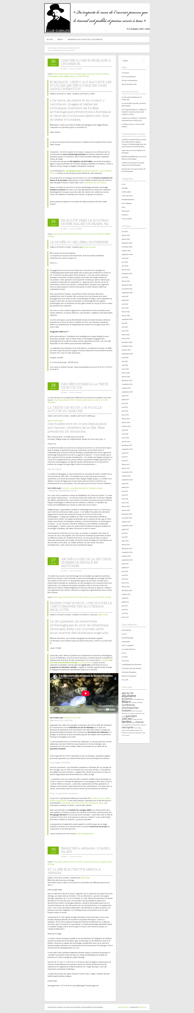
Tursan (143, 733)
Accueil (50, 39)
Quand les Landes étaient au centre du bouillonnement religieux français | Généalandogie (134, 141)
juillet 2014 (125, 568)
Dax (136, 707)
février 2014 (126, 587)
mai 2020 (125, 361)
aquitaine (129, 695)
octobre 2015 (126, 522)
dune (133, 711)
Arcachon (127, 698)
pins (141, 730)
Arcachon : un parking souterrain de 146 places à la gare (82, 488)
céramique (128, 707)
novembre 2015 (127, 518)
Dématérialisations (128, 199)
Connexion (125, 73)
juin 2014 (125, 571)
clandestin (140, 702)
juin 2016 (125, 491)
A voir (124, 184)
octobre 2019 (126, 388)
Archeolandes (126, 630)
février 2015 (126, 545)
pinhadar (136, 730)
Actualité (125, 188)
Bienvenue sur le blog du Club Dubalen (85, 39)
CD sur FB (125, 680)
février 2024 (126, 270)
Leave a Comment (76, 69)
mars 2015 (125, 541)
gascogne (131, 715)
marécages (125, 725)
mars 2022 (125, 308)
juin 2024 (125, 262)
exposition (138, 713)
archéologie (136, 699)
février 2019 (126, 419)
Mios (129, 725)
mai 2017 (125, 457)
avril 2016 (125, 499)
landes (127, 721)
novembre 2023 (127, 273)
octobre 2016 (126, 476)
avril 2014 (125, 579)
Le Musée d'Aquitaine (129, 672)
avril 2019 (125, 411)
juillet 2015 (125, 529)
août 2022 (125, 296)
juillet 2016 (125, 487)
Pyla (137, 733)
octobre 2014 (126, 556)
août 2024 (125, 258)
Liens (123, 207)
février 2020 (126, 373)
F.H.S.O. (124, 653)
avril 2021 (125, 327)
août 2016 (125, 484)
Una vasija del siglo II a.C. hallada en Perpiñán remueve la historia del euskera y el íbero (134, 111)
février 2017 (126, 464)
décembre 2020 (127, 342)
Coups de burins (127, 196)
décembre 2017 (127, 445)
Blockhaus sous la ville (72, 718)
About (60, 39)
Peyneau (124, 730)
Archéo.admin (126, 192)
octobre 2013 (126, 594)
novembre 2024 (127, 247)
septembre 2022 (127, 293)
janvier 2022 (126, 315)
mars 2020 (125, 369)
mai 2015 (125, 537)
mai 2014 (125, 575)
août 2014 (125, 564)
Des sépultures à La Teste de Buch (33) (84, 385)
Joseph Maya (85, 878)
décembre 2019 (127, 380)
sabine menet (103, 615)
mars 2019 (125, 415)
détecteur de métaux (128, 713)
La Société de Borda (128, 649)
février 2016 (126, 506)
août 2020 (125, 357)
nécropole (127, 727)
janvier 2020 (126, 377)
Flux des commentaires (129, 80)
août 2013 (125, 598)
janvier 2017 (126, 468)
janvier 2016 (126, 510)
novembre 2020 (127, 346)
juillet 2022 (125, 300)
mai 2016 (125, 495)
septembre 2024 (127, 254)
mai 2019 (125, 407)
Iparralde (139, 719)
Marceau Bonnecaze (55, 421)
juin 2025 (125, 231)
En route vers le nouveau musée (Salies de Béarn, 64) (85, 222)
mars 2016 (125, 503)
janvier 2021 (126, 338)
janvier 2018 (126, 442)
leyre (133, 722)
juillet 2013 (125, 602)
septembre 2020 (127, 354)
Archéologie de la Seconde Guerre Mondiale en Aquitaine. (86, 562)
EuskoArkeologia (127, 638)
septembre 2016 (127, 480)
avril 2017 (125, 461)
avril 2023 (125, 277)
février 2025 (126, 235)
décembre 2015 (127, 514)
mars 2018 (125, 438)
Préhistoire (125, 733)
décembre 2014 (127, 548)
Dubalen (126, 710)
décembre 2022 (127, 285)
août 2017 (125, 453)
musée (133, 725)
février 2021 (126, 335)
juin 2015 (125, 533)
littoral (139, 722)
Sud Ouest (125, 661)
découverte (138, 711)
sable (139, 733)
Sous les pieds (127, 219)
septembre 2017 (127, 449)
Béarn (126, 701)
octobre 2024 (126, 251)
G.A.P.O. (124, 634)
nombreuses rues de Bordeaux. (95, 183)
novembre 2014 (127, 552)
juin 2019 (125, 403)
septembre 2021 (127, 319)
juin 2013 (125, 606)
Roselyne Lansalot (89, 247)
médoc (138, 725)
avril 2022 (125, 304)
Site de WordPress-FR (129, 84)
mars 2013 (125, 617)
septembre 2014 (127, 560)
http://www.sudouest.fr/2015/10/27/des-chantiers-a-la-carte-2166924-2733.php (82, 597)
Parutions (125, 215)
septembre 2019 (127, 392)
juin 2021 (125, 323)
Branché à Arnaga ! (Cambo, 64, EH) (86, 849)
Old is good (125, 211)
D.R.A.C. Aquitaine (128, 645)
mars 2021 (125, 331)
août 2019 (125, 396)
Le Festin (125, 657)
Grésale (134, 719)
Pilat (128, 730)
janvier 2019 (126, 422)
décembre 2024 (127, 243)
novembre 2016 (127, 472)
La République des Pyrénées (131, 664)
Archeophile (126, 642)
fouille (124, 716)
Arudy (142, 699)
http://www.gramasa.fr (85, 834)
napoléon (143, 725)
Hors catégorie (127, 203)
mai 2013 (125, 610)
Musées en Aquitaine (129, 676)
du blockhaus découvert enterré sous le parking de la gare (82, 803)
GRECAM (127, 718)
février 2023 (126, 281)
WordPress (142, 1007)
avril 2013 (125, 613)
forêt (142, 713)
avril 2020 (125, 365)
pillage (132, 730)
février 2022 (126, 312)
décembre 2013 (127, 590)
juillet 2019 (125, 400)
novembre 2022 (127, 289)
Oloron (135, 728)
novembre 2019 (127, 384)
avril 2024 (125, 266)
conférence (128, 704)
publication (132, 733)
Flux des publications (129, 77)
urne (123, 735)
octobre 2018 (126, 426)
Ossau (139, 728)
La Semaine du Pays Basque (131, 668)
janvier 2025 (126, 239)
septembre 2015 (127, 526)
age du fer (128, 693)
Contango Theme (123, 1007)
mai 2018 (125, 430)
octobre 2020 (126, 350)
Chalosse (133, 702)
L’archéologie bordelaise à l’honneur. (86, 62)
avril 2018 (125, 434)
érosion (127, 735)
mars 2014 (125, 583)
